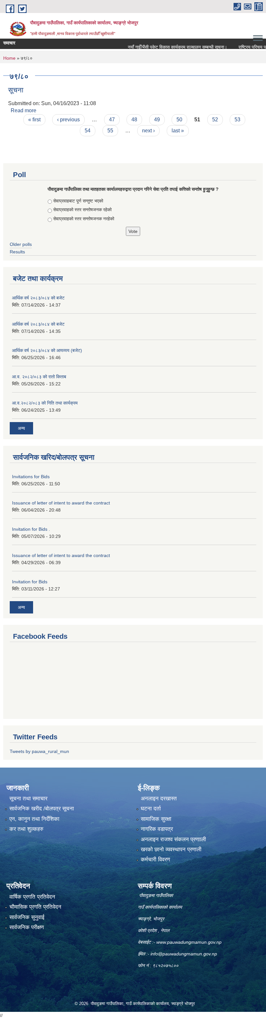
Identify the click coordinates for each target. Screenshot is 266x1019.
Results (17, 251)
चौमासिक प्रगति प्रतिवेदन (35, 907)
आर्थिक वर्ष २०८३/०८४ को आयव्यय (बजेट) (47, 350)
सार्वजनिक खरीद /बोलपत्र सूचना (41, 809)
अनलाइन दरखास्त (159, 798)
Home (9, 58)
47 (112, 119)
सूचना (15, 90)
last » (178, 130)
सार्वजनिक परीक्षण (26, 927)
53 (237, 119)
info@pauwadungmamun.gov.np (184, 953)
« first (34, 119)
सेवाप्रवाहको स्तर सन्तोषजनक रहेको (82, 209)
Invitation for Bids (29, 581)
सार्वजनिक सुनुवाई (26, 917)
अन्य (21, 428)
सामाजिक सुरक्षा (156, 819)
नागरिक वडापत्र (157, 829)
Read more (23, 110)
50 (179, 119)
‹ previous (68, 119)
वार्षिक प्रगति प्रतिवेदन (32, 897)
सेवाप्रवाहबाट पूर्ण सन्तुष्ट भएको (78, 200)
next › (148, 130)
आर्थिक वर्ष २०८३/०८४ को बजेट (38, 297)
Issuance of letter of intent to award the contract (61, 502)
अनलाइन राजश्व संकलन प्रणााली (173, 839)
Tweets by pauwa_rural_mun (39, 751)
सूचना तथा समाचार (28, 798)
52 (215, 119)
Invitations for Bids (31, 476)
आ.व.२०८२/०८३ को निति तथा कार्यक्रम (45, 403)
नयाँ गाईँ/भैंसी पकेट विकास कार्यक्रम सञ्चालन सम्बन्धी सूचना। (165, 47)
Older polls (21, 244)
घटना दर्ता (151, 809)
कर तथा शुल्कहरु (26, 829)
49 (157, 119)
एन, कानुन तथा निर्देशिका (34, 819)
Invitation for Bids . (31, 529)
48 (134, 119)
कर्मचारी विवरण (155, 859)
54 (88, 130)
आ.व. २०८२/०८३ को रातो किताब (39, 376)
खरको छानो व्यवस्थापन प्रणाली (171, 849)
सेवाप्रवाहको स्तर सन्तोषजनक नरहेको (83, 218)
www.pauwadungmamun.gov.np (189, 942)
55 (110, 130)
